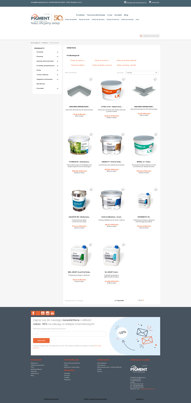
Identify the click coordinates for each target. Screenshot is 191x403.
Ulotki (66, 365)
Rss (38, 313)
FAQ (32, 367)
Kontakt (118, 15)
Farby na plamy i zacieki (126, 65)
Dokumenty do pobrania (72, 363)
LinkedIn (52, 313)
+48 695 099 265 (54, 2)
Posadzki (40, 52)
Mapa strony (35, 373)
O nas (109, 15)
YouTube (43, 313)
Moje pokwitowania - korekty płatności (109, 367)
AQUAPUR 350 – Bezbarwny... (79, 217)
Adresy (99, 369)
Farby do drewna (98, 19)
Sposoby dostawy (36, 369)
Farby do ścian (84, 19)
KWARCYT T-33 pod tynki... (112, 162)
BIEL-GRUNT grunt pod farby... (79, 272)
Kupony (99, 371)
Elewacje (40, 56)
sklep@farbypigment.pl (39, 2)
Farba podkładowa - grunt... (111, 217)
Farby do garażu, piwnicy (102, 65)
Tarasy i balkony (42, 74)
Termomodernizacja (96, 15)
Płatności (34, 371)
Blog (126, 15)
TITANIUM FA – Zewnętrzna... (79, 162)
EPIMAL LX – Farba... (144, 162)
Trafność (141, 72)
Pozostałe (40, 88)
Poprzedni (119, 300)
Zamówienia (101, 365)
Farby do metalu (127, 19)
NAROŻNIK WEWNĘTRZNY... (79, 107)
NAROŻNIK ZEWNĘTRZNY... (144, 107)
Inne (137, 19)
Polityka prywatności (37, 365)
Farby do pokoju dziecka (126, 60)
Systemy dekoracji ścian (45, 61)
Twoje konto (103, 360)
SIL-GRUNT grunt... (111, 272)
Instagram (47, 313)
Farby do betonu (113, 19)
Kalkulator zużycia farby (71, 367)
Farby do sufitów (77, 65)
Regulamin (34, 363)
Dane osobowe (101, 363)
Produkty (80, 15)
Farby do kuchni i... (102, 60)
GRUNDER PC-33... (144, 217)
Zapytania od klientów (45, 79)
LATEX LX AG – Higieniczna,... (111, 107)
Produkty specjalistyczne (45, 65)
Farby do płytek (71, 19)
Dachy (39, 70)
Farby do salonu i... (78, 60)
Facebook (33, 313)
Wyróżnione (41, 84)
